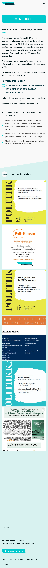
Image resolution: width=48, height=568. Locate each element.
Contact (5, 564)
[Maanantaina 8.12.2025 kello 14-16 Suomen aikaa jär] (24, 429)
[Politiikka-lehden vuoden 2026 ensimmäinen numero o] (24, 292)
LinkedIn (5, 527)
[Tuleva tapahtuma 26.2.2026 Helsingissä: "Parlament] (24, 338)
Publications (20, 559)
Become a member (13, 551)
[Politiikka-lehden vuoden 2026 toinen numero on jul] (24, 202)
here (4, 33)
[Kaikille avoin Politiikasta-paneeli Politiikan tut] (24, 247)
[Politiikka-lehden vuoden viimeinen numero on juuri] (24, 383)
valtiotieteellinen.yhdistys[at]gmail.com (18, 543)
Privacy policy (33, 559)
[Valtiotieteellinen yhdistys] (8, 4)
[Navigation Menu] (43, 3)
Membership (7, 559)
